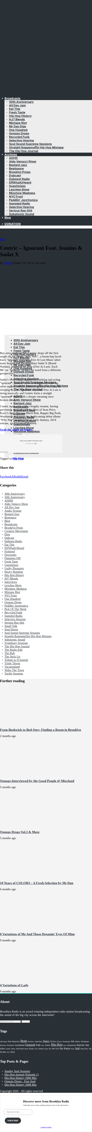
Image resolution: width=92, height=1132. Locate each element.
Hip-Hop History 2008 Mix (20, 1084)
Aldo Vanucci (3, 1041)
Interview (81, 1045)
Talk (90, 1048)
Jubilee (2, 1048)
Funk (38, 1045)
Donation (12, 224)
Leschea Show (19, 189)
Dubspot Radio (19, 179)
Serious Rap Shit (20, 210)
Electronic (3, 1045)
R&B (53, 1048)
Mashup (13, 1048)
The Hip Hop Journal (23, 151)
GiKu (42, 1045)
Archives (10, 154)
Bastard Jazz (18, 165)
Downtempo (66, 1041)
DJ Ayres (53, 1041)
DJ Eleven (59, 1041)
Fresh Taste (17, 112)
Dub (72, 1041)
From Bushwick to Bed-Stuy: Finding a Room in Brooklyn (40, 730)
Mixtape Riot (18, 123)
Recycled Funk (19, 137)
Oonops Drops (19, 133)
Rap (61, 1048)
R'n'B (57, 1048)
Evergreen (10, 1045)
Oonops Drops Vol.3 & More (19, 832)
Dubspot (77, 1041)
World (12, 1052)
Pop (50, 1048)
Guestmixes (17, 186)
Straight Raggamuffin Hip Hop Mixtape (36, 147)
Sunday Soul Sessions (17, 1071)
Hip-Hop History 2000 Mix (20, 1078)
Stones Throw (84, 1048)
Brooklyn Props (20, 172)
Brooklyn (31, 1041)
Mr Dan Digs (17, 126)
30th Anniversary (21, 102)
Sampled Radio (19, 203)
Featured (30, 1044)
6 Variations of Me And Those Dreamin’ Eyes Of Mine (37, 934)
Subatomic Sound (21, 214)
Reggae (67, 1048)
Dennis (8, 263)
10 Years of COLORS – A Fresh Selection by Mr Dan (36, 883)
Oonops (40, 1048)
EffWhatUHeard (20, 182)
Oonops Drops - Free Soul (19, 1081)
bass (9, 1041)
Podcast (46, 1048)
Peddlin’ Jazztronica (23, 200)
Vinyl (8, 1052)
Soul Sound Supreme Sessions (30, 144)
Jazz (87, 1045)
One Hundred (18, 130)
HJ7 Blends (17, 119)
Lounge (8, 1048)
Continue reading (46, 1127)
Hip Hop (18, 458)
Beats (23, 1041)
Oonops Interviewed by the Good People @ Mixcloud (37, 781)
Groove (47, 1045)
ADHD (13, 158)
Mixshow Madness (22, 193)
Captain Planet (38, 1041)
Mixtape (31, 1048)
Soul (77, 1048)
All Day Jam (17, 105)
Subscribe (13, 1120)
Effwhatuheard (85, 1041)
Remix (72, 1048)
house (64, 1045)
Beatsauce (16, 168)
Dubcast (15, 175)
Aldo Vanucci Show (22, 161)
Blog (7, 217)
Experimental (19, 1045)
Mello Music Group (22, 1048)
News (36, 1048)
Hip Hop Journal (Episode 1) (21, 1074)
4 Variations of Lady (14, 985)
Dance (46, 1041)
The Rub (3, 1052)
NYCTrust (16, 196)
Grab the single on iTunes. (16, 429)
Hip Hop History (20, 116)
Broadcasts (12, 98)
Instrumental (71, 1045)
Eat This (14, 109)
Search (25, 1021)
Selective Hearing (21, 140)
